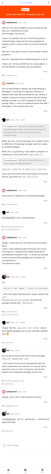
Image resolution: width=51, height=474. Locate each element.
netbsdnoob (12, 126)
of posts (24, 3)
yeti (6, 328)
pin (6, 243)
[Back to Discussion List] (2, 3)
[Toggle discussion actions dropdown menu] (48, 3)
